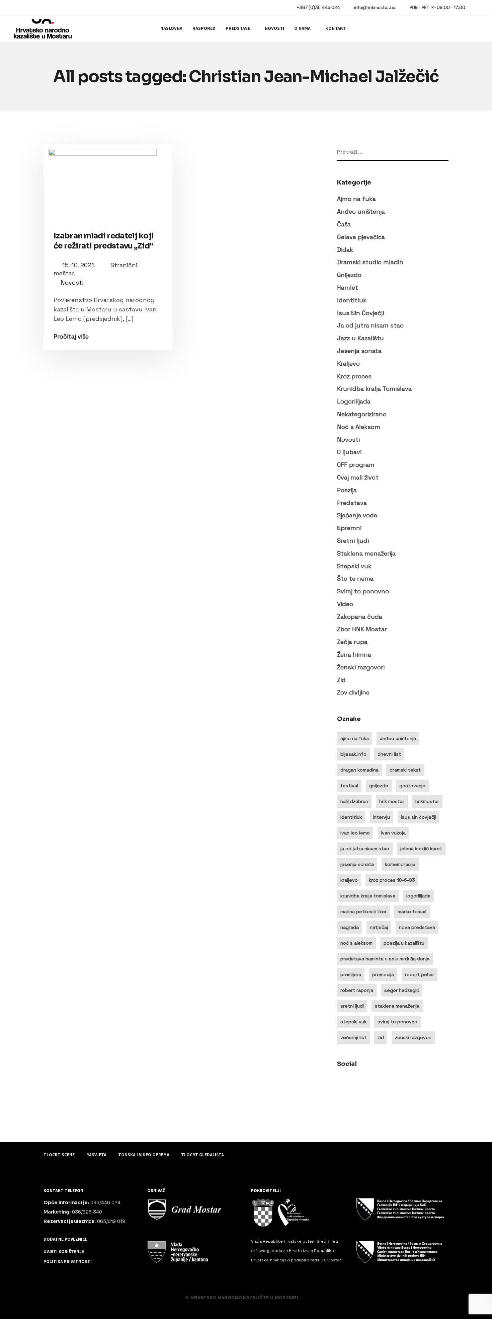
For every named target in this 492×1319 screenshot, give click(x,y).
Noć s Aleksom (358, 427)
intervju (381, 817)
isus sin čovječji (418, 817)
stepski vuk (353, 1022)
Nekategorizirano (362, 414)
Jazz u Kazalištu (360, 338)
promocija (383, 974)
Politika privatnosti (68, 1262)
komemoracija (400, 864)
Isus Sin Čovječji (360, 313)
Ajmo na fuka (356, 199)
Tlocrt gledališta (202, 1155)
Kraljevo (348, 363)
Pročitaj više (71, 337)
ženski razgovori (413, 1037)
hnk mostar (391, 801)
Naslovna (171, 28)
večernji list (353, 1037)
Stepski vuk (354, 566)
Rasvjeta (96, 1155)
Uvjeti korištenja (64, 1252)
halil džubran (354, 801)
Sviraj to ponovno (363, 591)
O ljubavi (349, 452)
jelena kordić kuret (421, 849)
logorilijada (418, 896)
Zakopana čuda (359, 616)
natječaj (379, 927)
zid (381, 1037)
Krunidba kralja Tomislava (374, 388)
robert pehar (419, 974)
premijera (350, 974)
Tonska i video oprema (143, 1155)
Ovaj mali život (358, 477)
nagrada (349, 927)
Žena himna (354, 654)
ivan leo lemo (355, 833)
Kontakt (335, 28)
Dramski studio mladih (370, 262)
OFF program (356, 464)
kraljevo (349, 880)
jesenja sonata (357, 864)
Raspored (204, 28)
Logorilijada (354, 401)
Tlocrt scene (59, 1155)
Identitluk (351, 300)
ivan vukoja (393, 833)
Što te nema (355, 578)
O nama (302, 28)
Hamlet (347, 287)
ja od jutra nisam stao (364, 849)
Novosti (274, 28)
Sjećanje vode (357, 515)
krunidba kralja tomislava (367, 896)
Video (345, 604)
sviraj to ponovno (397, 1022)
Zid (341, 680)
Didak (345, 249)
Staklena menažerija (366, 553)
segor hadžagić (401, 990)
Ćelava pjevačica (361, 237)
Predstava (352, 503)
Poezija (347, 490)
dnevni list (389, 754)
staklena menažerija (397, 1006)
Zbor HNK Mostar (362, 629)
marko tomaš (412, 911)
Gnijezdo (349, 275)
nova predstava (417, 927)
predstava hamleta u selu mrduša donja (384, 959)
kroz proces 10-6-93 (392, 880)
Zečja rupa (352, 642)
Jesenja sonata (359, 351)
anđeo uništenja (398, 738)
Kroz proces (354, 376)
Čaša (344, 224)
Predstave (238, 28)
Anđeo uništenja (361, 211)
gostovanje (412, 786)
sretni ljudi (352, 1006)
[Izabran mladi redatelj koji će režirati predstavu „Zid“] (108, 183)
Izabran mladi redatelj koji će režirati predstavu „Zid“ (104, 241)
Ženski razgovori (361, 667)
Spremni (349, 528)
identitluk (351, 817)
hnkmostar (427, 801)
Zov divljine (353, 692)
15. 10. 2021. (79, 265)
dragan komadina (359, 770)
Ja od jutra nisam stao (370, 325)
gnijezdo (378, 786)
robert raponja (356, 990)
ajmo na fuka (354, 738)
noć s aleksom (356, 943)
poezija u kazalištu (404, 943)
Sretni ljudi (353, 540)
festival (349, 786)
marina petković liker (363, 911)
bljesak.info (353, 754)
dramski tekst (405, 770)
